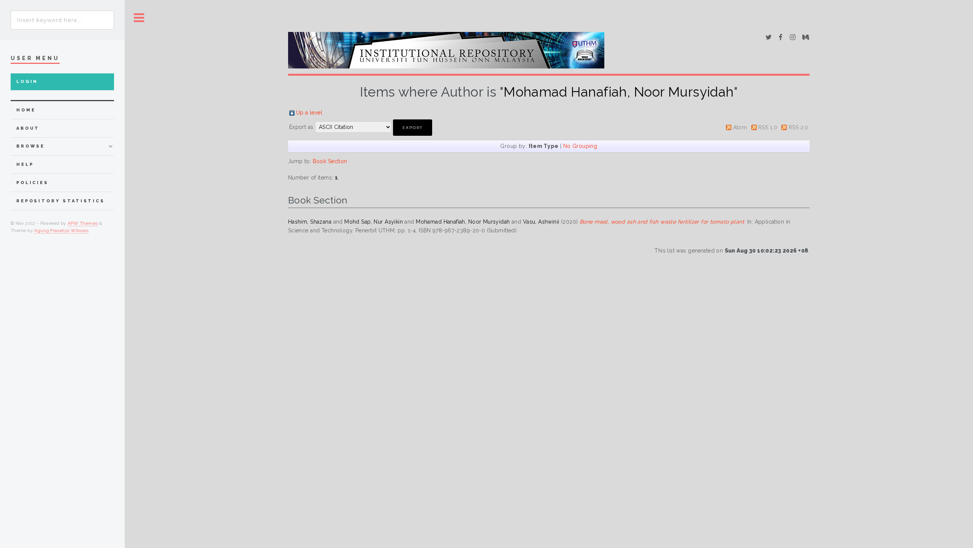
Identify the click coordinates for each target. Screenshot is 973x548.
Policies (32, 182)
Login (27, 81)
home (25, 110)
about (28, 128)
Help (24, 164)
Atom (740, 127)
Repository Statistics (60, 201)
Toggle (139, 18)
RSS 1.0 (767, 127)
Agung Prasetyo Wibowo (61, 230)
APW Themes (83, 223)
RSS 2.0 (798, 127)
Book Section (330, 161)
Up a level (309, 113)
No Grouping (580, 146)
